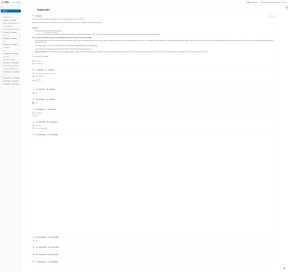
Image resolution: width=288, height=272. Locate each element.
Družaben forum (7, 17)
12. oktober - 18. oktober (10, 32)
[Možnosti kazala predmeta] (19, 7)
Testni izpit (6, 56)
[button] (253, 2)
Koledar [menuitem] (19, 2)
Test (4, 75)
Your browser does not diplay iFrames (11, 65)
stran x (5, 50)
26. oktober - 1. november (10, 44)
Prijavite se (284, 2)
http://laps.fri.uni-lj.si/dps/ (51, 32)
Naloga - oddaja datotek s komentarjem (11, 23)
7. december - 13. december (11, 84)
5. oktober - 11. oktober (9, 20)
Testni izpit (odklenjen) (9, 59)
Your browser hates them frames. (11, 69)
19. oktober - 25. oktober (10, 38)
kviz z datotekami (7, 26)
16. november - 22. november (11, 72)
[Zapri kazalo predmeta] (1, 7)
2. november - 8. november (10, 53)
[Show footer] (284, 268)
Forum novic (6, 14)
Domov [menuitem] (14, 2)
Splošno (5, 11)
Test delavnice (6, 47)
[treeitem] (10, 14)
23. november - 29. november (11, 78)
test (4, 35)
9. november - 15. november (11, 62)
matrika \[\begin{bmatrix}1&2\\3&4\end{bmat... (11, 29)
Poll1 (4, 41)
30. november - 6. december (11, 81)
